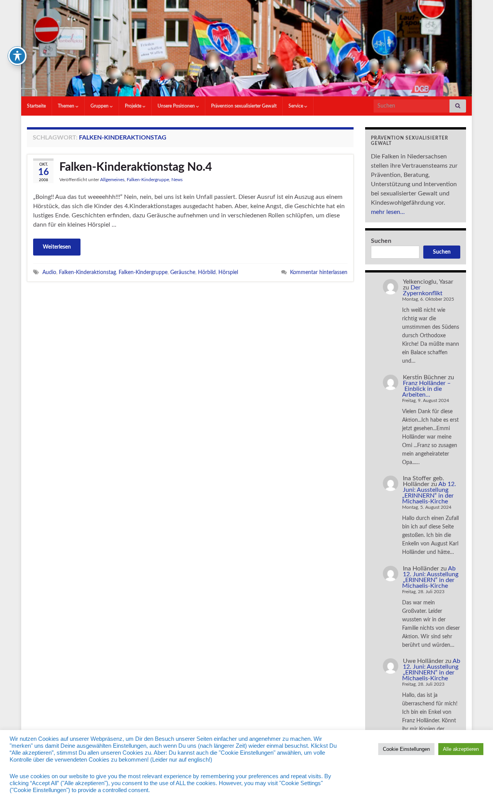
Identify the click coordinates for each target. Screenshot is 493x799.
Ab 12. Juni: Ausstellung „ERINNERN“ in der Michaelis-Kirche (429, 493)
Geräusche (182, 272)
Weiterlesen (57, 247)
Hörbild (207, 272)
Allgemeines (112, 179)
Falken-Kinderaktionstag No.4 (135, 167)
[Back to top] (475, 781)
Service (296, 106)
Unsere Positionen (177, 106)
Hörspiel (228, 272)
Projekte (134, 106)
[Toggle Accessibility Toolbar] (17, 56)
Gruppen (100, 106)
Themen (66, 106)
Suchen (381, 241)
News (177, 179)
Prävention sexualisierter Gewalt (244, 106)
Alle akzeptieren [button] (461, 749)
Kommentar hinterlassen (318, 272)
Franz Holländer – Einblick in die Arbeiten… (426, 389)
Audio (49, 272)
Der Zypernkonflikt (423, 290)
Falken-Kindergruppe (148, 179)
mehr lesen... (388, 212)
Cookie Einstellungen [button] (406, 749)
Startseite (36, 106)
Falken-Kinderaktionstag (87, 272)
